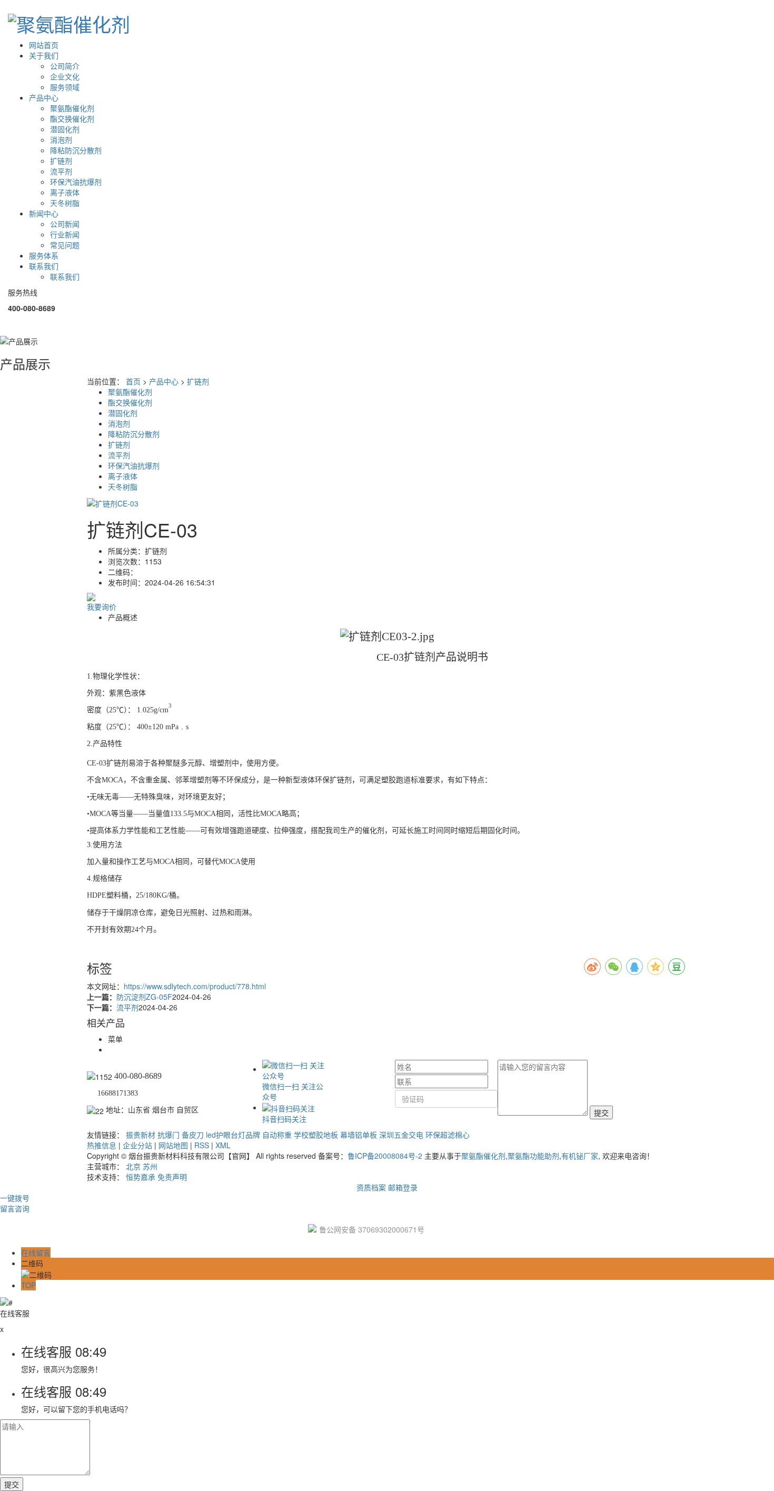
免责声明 (172, 1176)
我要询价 (101, 606)
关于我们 (43, 55)
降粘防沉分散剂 (76, 150)
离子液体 (65, 192)
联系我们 (43, 266)
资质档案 (371, 1187)
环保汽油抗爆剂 (76, 181)
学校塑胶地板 (316, 1134)
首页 (133, 381)
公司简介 (65, 66)
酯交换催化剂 (72, 118)
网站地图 (173, 1145)
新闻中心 (43, 213)
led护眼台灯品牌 (233, 1134)
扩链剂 (61, 160)
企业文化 (65, 76)
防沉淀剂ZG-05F (144, 996)
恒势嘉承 (140, 1176)
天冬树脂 (65, 202)
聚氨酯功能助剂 (533, 1155)
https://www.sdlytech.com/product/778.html (195, 986)
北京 (133, 1166)
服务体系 (43, 255)
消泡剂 (61, 139)
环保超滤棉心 (447, 1134)
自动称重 (277, 1134)
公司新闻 (65, 223)
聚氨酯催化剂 (72, 108)
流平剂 (61, 171)
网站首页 (43, 44)
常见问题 (65, 245)
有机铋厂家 (579, 1155)
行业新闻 (65, 234)
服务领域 (65, 87)
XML (223, 1145)
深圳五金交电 (401, 1134)
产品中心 (43, 97)
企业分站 (137, 1145)
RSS (201, 1145)
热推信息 (101, 1145)
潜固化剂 (65, 129)
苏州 (150, 1166)
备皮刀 (193, 1134)
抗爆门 (168, 1134)
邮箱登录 (403, 1187)
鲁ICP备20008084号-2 (385, 1155)
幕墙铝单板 (358, 1134)
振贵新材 (140, 1134)
